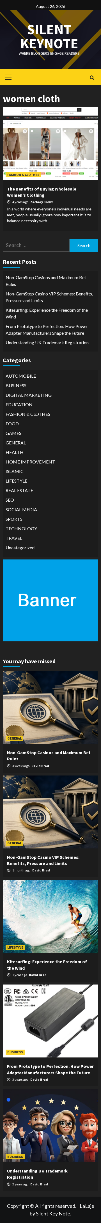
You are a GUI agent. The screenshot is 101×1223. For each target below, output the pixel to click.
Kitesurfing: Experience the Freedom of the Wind (47, 313)
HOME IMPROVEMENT (30, 461)
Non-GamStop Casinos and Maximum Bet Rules (46, 281)
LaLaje (87, 1206)
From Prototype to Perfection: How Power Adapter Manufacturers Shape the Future (47, 329)
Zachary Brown (42, 202)
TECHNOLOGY (21, 528)
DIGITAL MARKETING (29, 395)
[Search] (91, 77)
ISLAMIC (15, 471)
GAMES (13, 433)
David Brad (40, 766)
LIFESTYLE (16, 480)
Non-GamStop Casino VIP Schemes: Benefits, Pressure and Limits (49, 297)
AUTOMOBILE (21, 375)
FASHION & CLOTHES (23, 175)
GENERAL (16, 442)
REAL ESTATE (19, 490)
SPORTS (14, 519)
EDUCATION (19, 404)
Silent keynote (49, 36)
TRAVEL (14, 538)
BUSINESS (16, 385)
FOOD (12, 423)
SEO (10, 499)
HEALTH (15, 452)
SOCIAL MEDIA (21, 509)
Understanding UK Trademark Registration (47, 342)
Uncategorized (20, 547)
